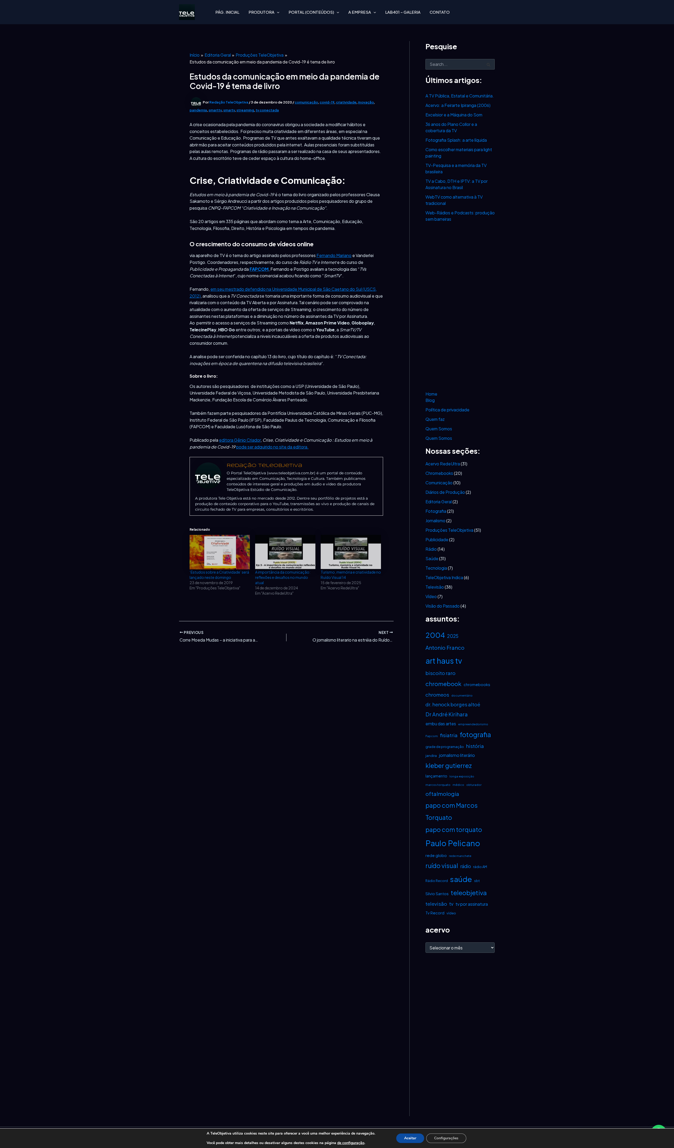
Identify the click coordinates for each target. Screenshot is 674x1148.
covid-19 (327, 102)
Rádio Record (436, 881)
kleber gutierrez (448, 765)
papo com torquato (453, 829)
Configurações (446, 1138)
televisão (436, 904)
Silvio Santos (437, 893)
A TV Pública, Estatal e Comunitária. (459, 95)
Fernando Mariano (333, 255)
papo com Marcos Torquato (451, 811)
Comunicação (439, 482)
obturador (474, 784)
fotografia (475, 734)
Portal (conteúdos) (311, 11)
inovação (366, 102)
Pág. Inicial (227, 11)
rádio (465, 866)
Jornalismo (435, 520)
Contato (440, 11)
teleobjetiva (469, 892)
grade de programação (444, 747)
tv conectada (267, 110)
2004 (435, 634)
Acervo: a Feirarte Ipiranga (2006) (457, 105)
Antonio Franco (444, 647)
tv (451, 904)
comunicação (306, 102)
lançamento (436, 775)
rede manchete (460, 856)
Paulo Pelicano (452, 843)
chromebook (443, 683)
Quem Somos (438, 428)
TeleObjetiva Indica (444, 577)
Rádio (431, 549)
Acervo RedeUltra (442, 463)
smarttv (215, 110)
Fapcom (431, 736)
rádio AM (480, 867)
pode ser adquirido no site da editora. (272, 447)
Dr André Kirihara (446, 714)
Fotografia (435, 511)
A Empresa (359, 11)
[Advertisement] (460, 307)
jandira (431, 755)
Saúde (431, 558)
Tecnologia (436, 568)
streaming (245, 110)
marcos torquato (437, 784)
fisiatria (449, 735)
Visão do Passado (442, 606)
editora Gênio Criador (240, 440)
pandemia (198, 110)
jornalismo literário (457, 755)
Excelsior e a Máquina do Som (453, 114)
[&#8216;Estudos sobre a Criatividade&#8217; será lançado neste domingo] (220, 552)
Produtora (261, 11)
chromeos (437, 695)
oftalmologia (442, 793)
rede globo (436, 855)
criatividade (346, 102)
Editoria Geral (438, 501)
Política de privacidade (447, 409)
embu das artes (440, 723)
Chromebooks (439, 473)
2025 (452, 636)
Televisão (434, 587)
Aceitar (410, 1138)
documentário (462, 695)
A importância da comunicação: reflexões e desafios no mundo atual (282, 577)
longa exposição (461, 776)
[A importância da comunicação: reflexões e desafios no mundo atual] (285, 552)
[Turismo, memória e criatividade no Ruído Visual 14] (351, 552)
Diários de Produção (445, 492)
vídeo (451, 913)
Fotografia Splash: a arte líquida (456, 140)
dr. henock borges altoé (452, 704)
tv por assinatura (471, 904)
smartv (229, 110)
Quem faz (435, 419)
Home (431, 394)
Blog (430, 400)
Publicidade (436, 539)
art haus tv (443, 660)
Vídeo (431, 596)
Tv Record (434, 912)
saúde (461, 879)
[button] (276, 12)
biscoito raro (440, 673)
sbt (477, 881)
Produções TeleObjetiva (449, 530)
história (475, 746)
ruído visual (441, 865)
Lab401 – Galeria (402, 11)
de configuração (350, 1143)
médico (458, 784)
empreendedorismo (473, 724)
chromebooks (477, 684)
